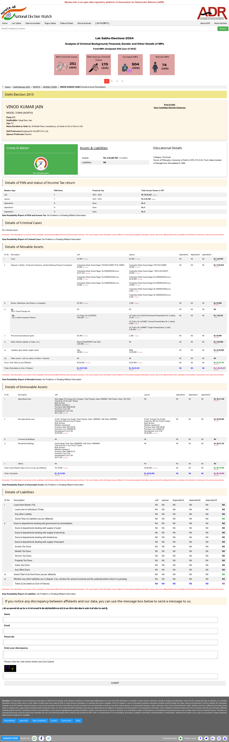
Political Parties (66, 23)
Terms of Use (66, 721)
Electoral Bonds (84, 23)
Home (5, 23)
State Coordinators (39, 721)
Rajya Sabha (50, 23)
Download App (170, 738)
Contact (54, 721)
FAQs (78, 721)
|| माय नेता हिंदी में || (102, 23)
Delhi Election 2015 (21, 87)
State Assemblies (32, 23)
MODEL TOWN (50, 87)
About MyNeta (220, 23)
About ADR (205, 23)
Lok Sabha (16, 23)
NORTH (36, 87)
